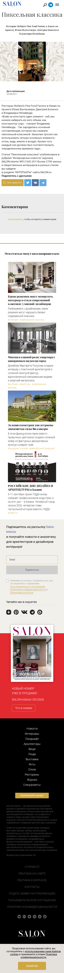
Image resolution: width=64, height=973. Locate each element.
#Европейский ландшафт (42, 449)
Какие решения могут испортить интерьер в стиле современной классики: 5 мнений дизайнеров (30, 300)
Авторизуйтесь (15, 219)
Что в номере (23, 708)
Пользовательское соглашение (32, 900)
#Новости (13, 513)
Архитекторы (32, 744)
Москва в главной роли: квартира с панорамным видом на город (31, 359)
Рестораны (32, 774)
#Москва (12, 388)
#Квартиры (25, 384)
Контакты (32, 886)
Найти (45, 5)
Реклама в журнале (32, 880)
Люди (32, 754)
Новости (32, 728)
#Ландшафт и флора (18, 449)
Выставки (32, 759)
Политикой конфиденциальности (28, 589)
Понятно (32, 966)
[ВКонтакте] (35, 182)
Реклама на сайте (32, 873)
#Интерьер (13, 320)
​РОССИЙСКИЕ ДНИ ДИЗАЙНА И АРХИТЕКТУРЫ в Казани (30, 487)
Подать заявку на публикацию (32, 893)
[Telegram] (42, 182)
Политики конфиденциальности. (39, 956)
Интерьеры (32, 733)
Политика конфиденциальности (32, 906)
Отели (32, 769)
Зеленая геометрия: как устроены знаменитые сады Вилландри (30, 427)
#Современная (39, 384)
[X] (27, 182)
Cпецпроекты (32, 784)
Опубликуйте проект (32, 795)
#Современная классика (32, 320)
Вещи (32, 749)
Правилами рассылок (22, 592)
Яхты (32, 764)
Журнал (32, 779)
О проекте (32, 866)
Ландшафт (32, 738)
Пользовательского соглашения (27, 586)
